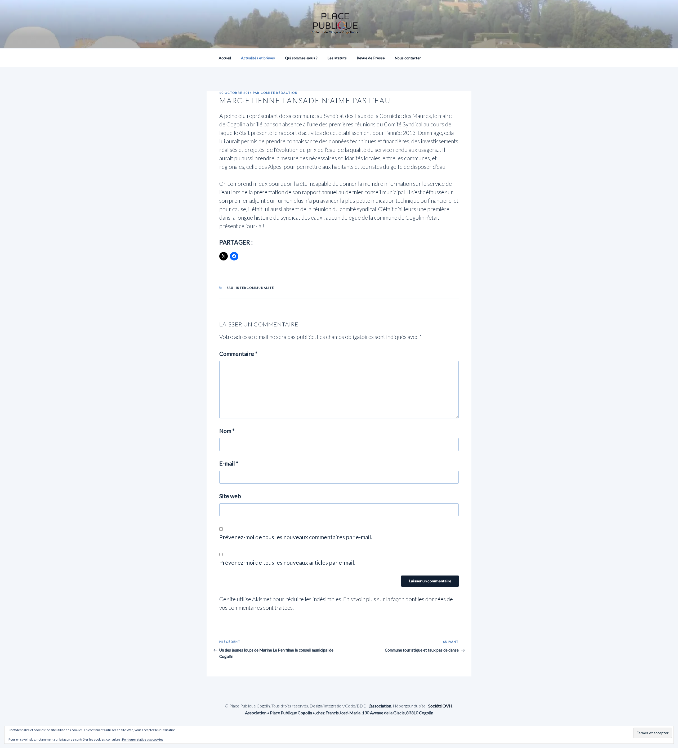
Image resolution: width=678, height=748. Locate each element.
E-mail (228, 463)
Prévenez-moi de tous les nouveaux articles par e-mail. (287, 562)
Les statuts (337, 58)
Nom (227, 430)
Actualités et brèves (258, 58)
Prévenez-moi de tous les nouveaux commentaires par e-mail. (295, 537)
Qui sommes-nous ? (301, 58)
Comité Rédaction (279, 92)
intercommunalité (255, 287)
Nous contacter (408, 58)
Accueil (225, 58)
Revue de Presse (371, 58)
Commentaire (238, 353)
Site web (230, 496)
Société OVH (440, 705)
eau (230, 287)
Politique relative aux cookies (142, 739)
